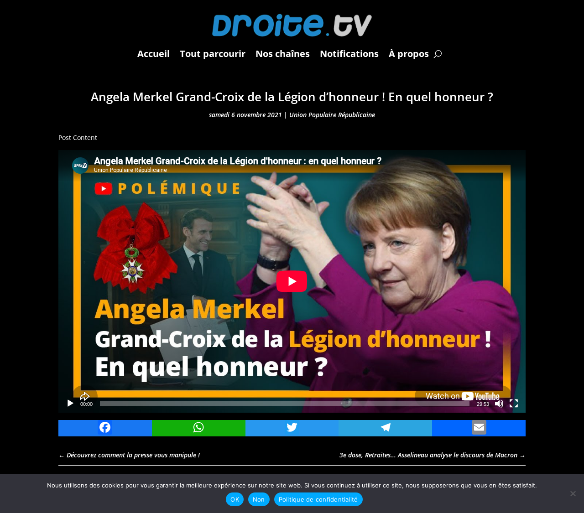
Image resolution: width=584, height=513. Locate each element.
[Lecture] (70, 403)
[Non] (572, 493)
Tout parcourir (212, 53)
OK (234, 499)
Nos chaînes (283, 53)
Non (259, 499)
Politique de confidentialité (318, 499)
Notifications (349, 53)
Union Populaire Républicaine (332, 114)
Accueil (153, 53)
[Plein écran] (513, 403)
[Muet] (499, 403)
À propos (409, 53)
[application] (292, 281)
